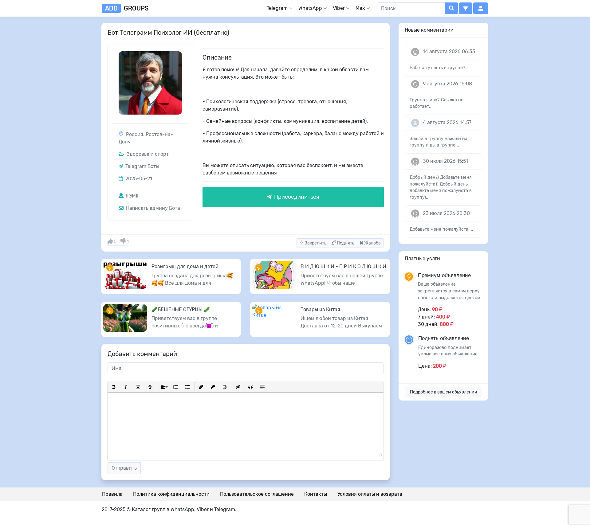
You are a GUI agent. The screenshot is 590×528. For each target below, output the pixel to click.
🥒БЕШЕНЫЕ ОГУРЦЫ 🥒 (180, 309)
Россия (134, 134)
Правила (112, 494)
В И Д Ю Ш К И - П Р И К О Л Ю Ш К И (343, 266)
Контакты (315, 494)
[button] (465, 8)
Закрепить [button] (315, 243)
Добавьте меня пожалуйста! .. (441, 229)
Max (360, 8)
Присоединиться (296, 197)
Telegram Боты (142, 166)
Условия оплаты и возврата (369, 494)
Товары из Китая (320, 309)
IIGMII (131, 196)
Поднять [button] (345, 243)
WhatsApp (310, 8)
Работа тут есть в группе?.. (439, 67)
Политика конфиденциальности (171, 494)
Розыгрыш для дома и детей (184, 266)
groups (126, 8)
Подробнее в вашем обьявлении (443, 392)
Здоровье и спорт (147, 154)
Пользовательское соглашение (257, 494)
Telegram (277, 8)
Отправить (124, 468)
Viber (339, 8)
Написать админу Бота (152, 208)
